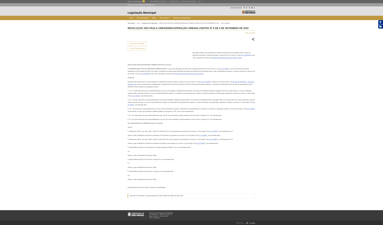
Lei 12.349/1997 (246, 55)
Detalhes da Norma (137, 43)
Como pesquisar (143, 18)
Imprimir (252, 33)
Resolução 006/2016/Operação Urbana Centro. (227, 58)
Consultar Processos (188, 1)
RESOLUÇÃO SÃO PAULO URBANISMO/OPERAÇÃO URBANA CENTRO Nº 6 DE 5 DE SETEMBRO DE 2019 (189, 23)
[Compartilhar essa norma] (253, 40)
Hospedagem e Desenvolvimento (245, 223)
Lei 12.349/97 (224, 69)
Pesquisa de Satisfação (182, 18)
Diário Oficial (174, 1)
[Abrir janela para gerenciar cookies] (254, 7)
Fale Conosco (164, 18)
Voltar (247, 33)
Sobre (154, 18)
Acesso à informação (135, 1)
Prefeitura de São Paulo (248, 13)
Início (131, 18)
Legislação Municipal (142, 12)
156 (199, 1)
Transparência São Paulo (158, 1)
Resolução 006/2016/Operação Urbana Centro (188, 74)
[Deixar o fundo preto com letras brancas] (252, 7)
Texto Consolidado (137, 48)
